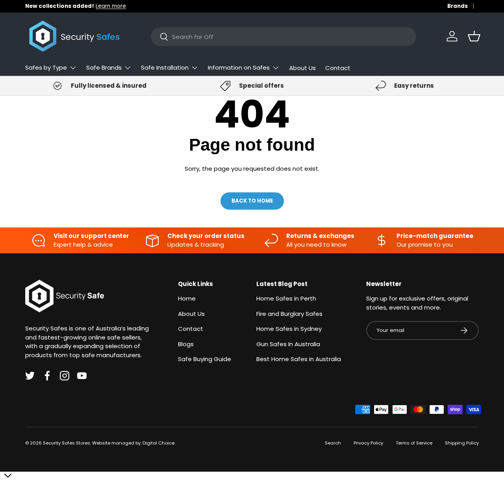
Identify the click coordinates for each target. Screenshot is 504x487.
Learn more (111, 6)
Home (187, 298)
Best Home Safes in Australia (298, 359)
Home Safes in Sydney (289, 329)
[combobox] (283, 36)
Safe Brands (104, 67)
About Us (302, 68)
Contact (337, 68)
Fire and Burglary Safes (289, 314)
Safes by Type (46, 67)
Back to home (252, 201)
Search (333, 443)
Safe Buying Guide (204, 359)
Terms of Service (414, 443)
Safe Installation (165, 67)
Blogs (186, 344)
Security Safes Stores (66, 443)
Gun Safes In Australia (288, 344)
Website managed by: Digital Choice (133, 443)
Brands (457, 6)
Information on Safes (239, 67)
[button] (474, 36)
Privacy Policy (368, 443)
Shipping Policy (462, 443)
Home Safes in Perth (286, 298)
